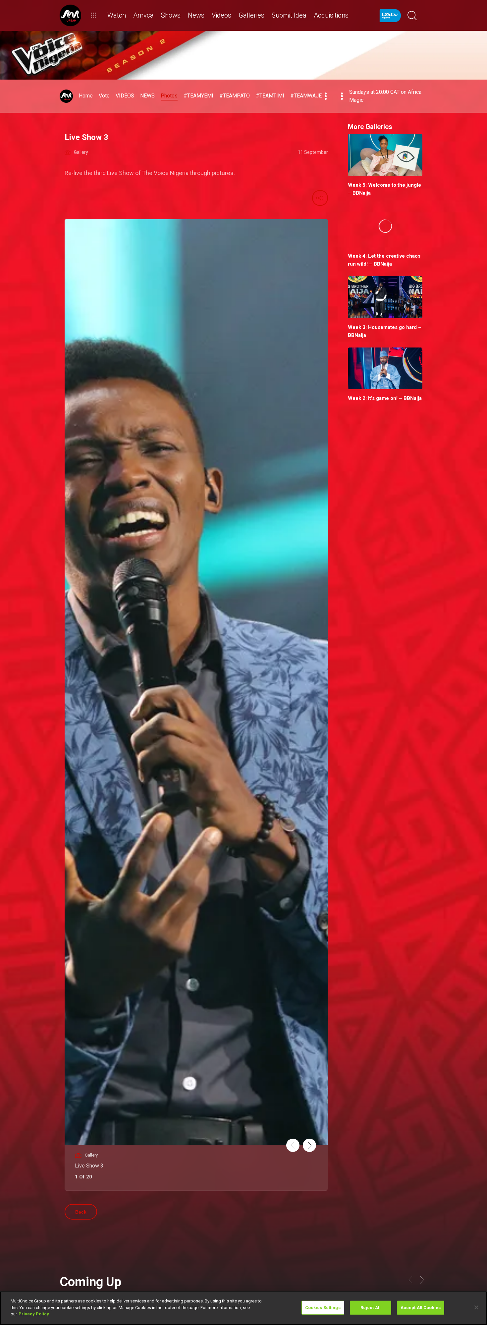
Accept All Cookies (421, 1307)
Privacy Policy (34, 1313)
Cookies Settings (323, 1307)
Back (80, 1212)
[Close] (476, 1307)
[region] (243, 1308)
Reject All (370, 1307)
